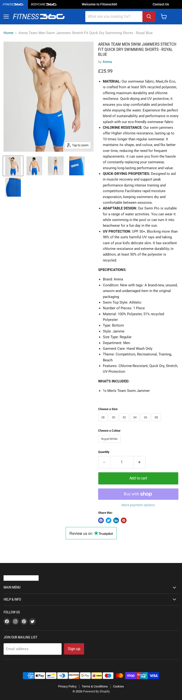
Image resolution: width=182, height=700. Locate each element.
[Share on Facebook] (101, 520)
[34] (135, 422)
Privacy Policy (67, 686)
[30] (114, 422)
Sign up (74, 649)
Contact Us (161, 4)
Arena (107, 62)
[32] (124, 422)
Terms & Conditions (95, 686)
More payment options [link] (138, 505)
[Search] (148, 16)
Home (8, 33)
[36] (146, 422)
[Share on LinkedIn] (116, 520)
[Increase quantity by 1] (139, 462)
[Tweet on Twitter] (108, 520)
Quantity (103, 452)
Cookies (118, 686)
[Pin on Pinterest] (124, 520)
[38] (156, 422)
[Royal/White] (110, 444)
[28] (103, 422)
